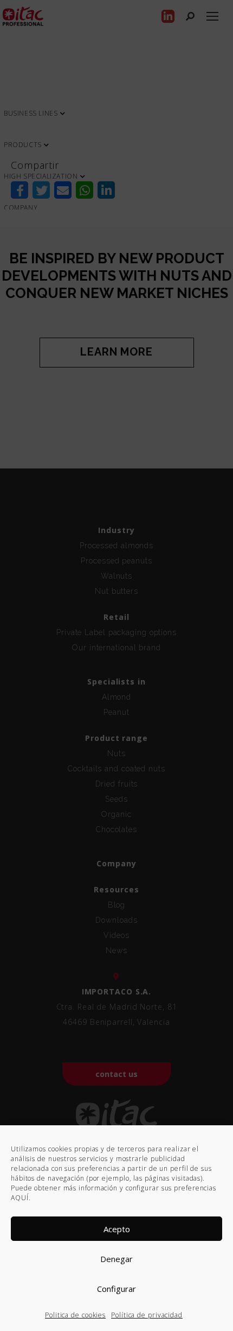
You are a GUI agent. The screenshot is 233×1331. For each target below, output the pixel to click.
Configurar (116, 1288)
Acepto (116, 1229)
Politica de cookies (75, 1315)
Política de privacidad (147, 1315)
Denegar (116, 1258)
